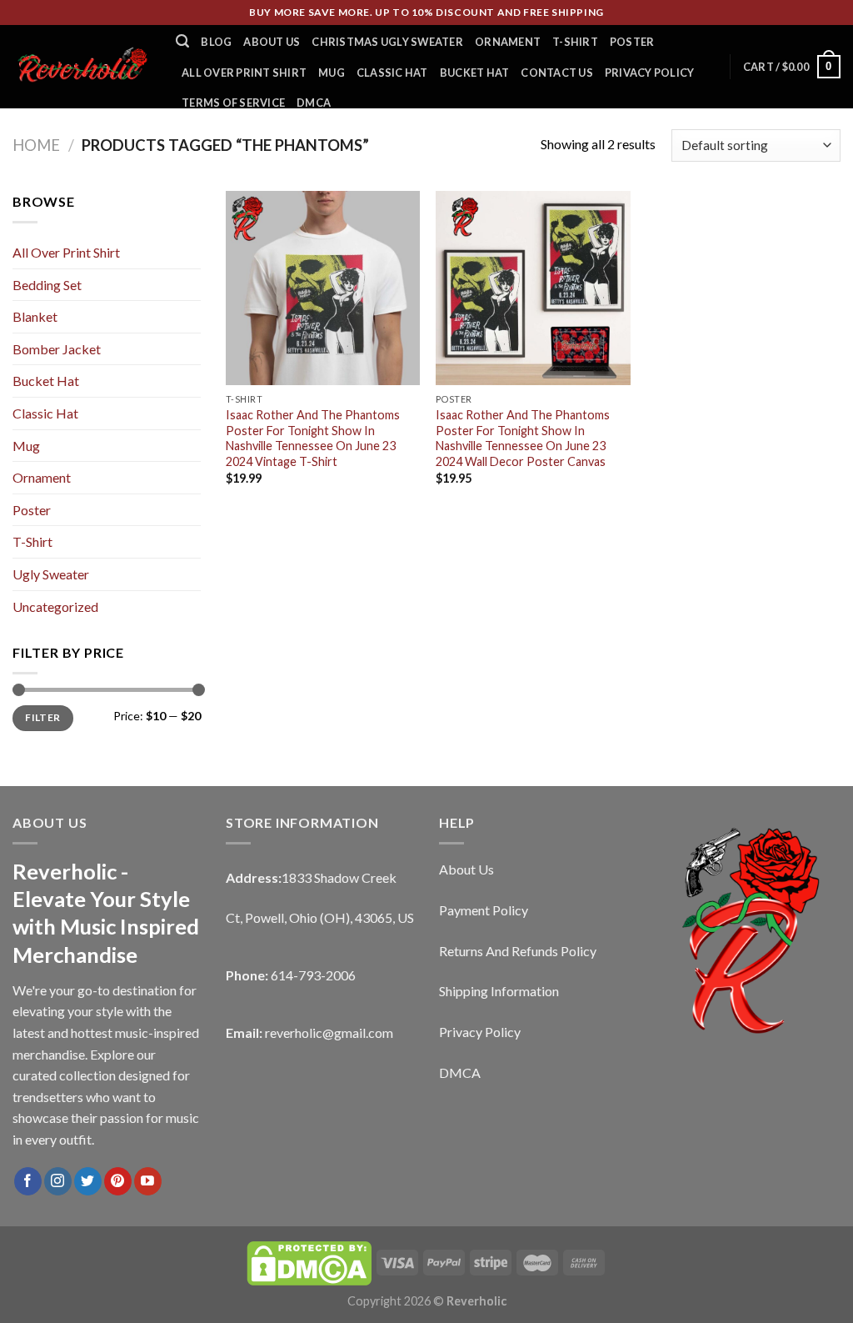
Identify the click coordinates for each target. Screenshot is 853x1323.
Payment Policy (483, 910)
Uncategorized (55, 606)
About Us (271, 41)
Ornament (508, 41)
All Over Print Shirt (244, 72)
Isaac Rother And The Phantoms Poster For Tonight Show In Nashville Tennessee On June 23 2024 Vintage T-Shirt (313, 438)
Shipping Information (499, 991)
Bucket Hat (475, 72)
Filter (42, 717)
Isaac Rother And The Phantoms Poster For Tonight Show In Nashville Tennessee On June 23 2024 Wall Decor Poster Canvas (523, 438)
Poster (632, 41)
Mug (331, 72)
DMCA (314, 102)
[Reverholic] (81, 66)
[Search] (182, 41)
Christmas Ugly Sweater (387, 41)
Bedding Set (47, 285)
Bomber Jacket (56, 349)
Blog (216, 41)
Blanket (34, 316)
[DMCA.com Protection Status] (309, 1262)
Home (36, 145)
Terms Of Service (233, 102)
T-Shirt (575, 41)
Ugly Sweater (50, 574)
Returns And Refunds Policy (517, 951)
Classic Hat (392, 72)
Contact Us (557, 72)
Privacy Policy (650, 72)
